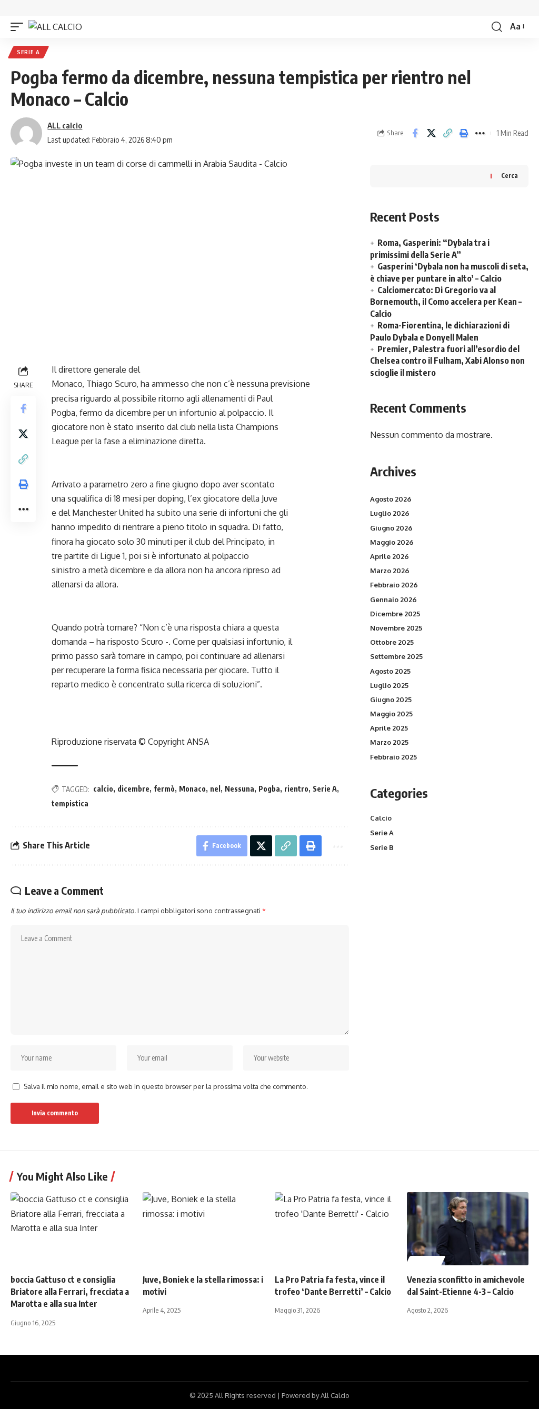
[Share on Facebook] (414, 133)
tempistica (70, 803)
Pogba (269, 788)
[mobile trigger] (19, 26)
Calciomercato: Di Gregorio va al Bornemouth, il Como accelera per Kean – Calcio (446, 302)
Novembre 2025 (396, 628)
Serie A (28, 52)
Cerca (509, 175)
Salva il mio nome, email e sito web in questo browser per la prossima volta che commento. (166, 1086)
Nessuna (239, 788)
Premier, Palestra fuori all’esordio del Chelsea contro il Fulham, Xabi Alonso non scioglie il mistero (447, 361)
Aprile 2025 (389, 728)
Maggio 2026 (392, 542)
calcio (103, 788)
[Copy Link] (447, 133)
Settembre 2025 (396, 656)
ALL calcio (64, 125)
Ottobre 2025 (392, 642)
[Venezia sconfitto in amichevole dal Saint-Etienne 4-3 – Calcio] (467, 1228)
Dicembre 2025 (395, 613)
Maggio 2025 (391, 714)
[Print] (463, 133)
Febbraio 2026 (394, 585)
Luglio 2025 (389, 685)
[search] (497, 27)
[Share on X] (431, 133)
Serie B (382, 847)
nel (215, 788)
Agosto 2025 (390, 671)
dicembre (133, 788)
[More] (480, 133)
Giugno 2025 (391, 699)
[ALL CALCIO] (55, 26)
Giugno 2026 (391, 528)
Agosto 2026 (391, 499)
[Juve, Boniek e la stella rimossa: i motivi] (203, 1228)
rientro (296, 788)
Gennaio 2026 (393, 599)
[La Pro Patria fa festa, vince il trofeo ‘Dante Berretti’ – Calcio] (335, 1228)
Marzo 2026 (390, 570)
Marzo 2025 (389, 742)
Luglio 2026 (390, 513)
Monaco (192, 788)
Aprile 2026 (389, 556)
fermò (164, 788)
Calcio (381, 818)
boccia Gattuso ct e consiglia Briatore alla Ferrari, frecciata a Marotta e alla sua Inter (70, 1291)
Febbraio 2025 (393, 757)
